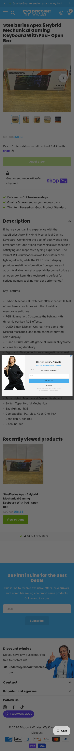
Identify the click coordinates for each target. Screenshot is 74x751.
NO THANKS (49, 385)
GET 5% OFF (48, 381)
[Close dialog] (71, 356)
